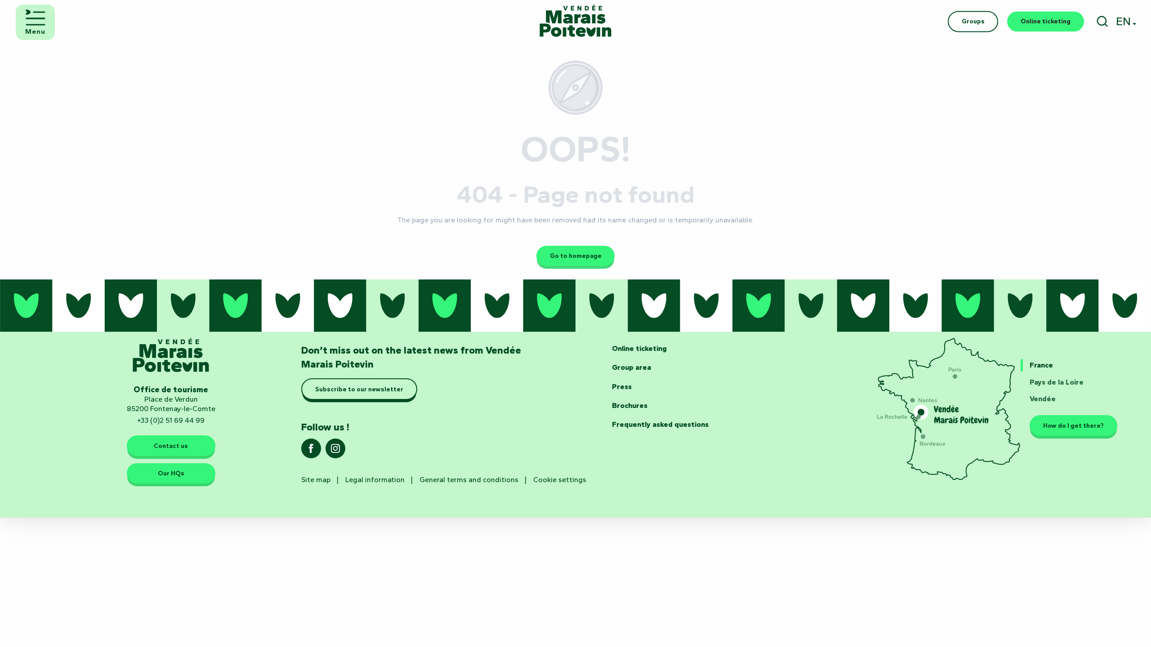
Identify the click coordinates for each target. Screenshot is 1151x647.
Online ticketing (639, 348)
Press (622, 386)
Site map (315, 479)
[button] (1102, 21)
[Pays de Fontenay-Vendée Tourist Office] (575, 21)
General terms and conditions (468, 479)
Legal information (375, 479)
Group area (631, 367)
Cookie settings (559, 479)
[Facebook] (311, 451)
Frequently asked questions (660, 424)
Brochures (629, 405)
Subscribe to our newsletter (359, 389)
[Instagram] (335, 451)
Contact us (171, 446)
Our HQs (171, 473)
